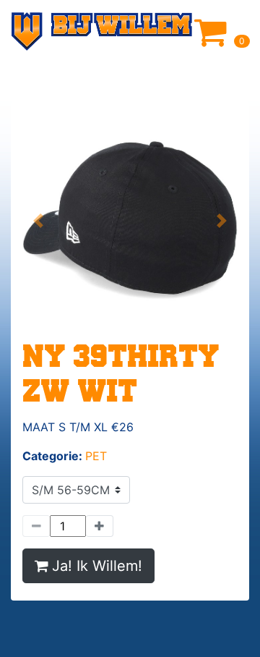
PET (96, 456)
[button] (38, 220)
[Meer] (99, 526)
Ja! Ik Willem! (97, 566)
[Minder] (36, 526)
